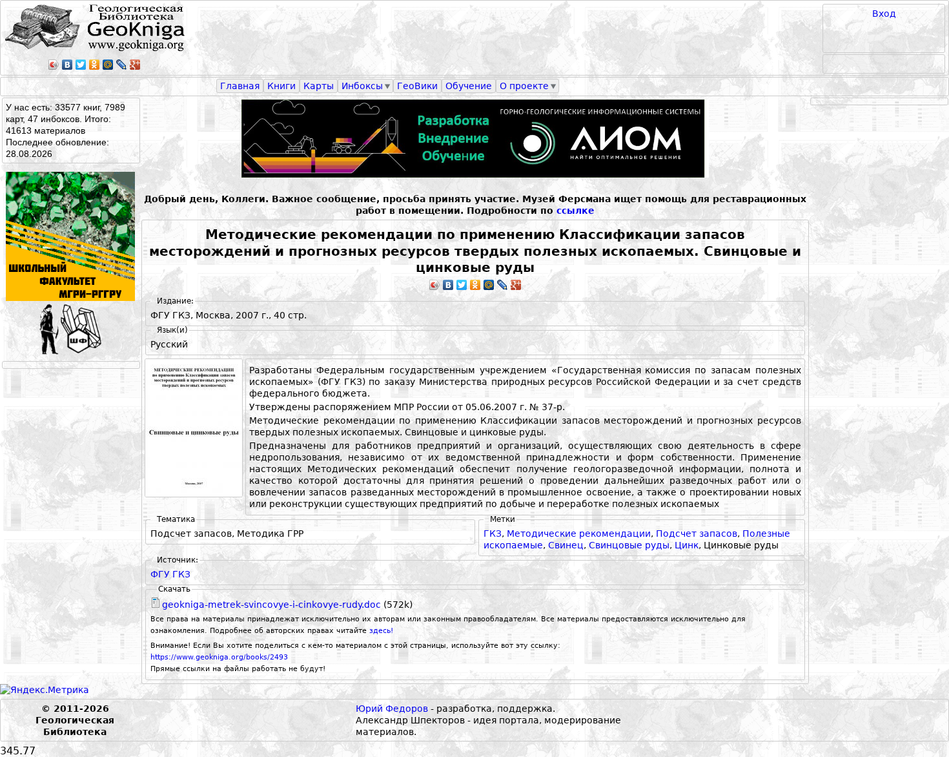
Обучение (468, 86)
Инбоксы (362, 86)
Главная (240, 86)
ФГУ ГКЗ (170, 574)
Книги (281, 86)
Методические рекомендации (579, 533)
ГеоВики (417, 86)
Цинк (687, 545)
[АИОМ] (475, 138)
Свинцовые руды (629, 545)
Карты (318, 86)
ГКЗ (493, 533)
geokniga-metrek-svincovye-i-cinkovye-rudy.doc (271, 604)
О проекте (524, 86)
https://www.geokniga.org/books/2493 (219, 657)
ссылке (575, 210)
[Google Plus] (135, 64)
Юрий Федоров (392, 708)
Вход (884, 13)
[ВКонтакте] (67, 64)
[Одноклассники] (94, 64)
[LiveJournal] (121, 64)
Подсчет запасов (696, 533)
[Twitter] (81, 64)
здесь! (381, 631)
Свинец (566, 545)
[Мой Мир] (108, 64)
